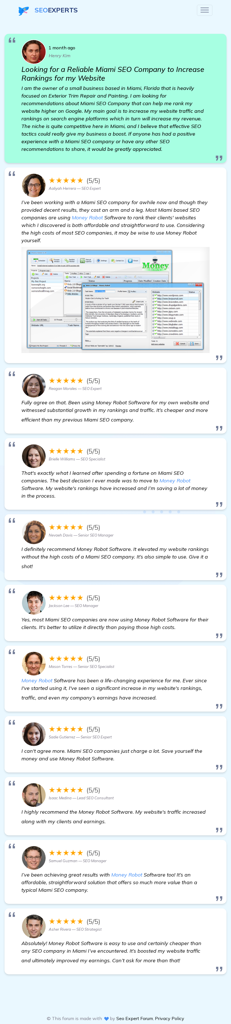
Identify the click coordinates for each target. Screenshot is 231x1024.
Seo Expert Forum (134, 1018)
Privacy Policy (169, 1018)
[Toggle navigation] (204, 10)
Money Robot (87, 217)
